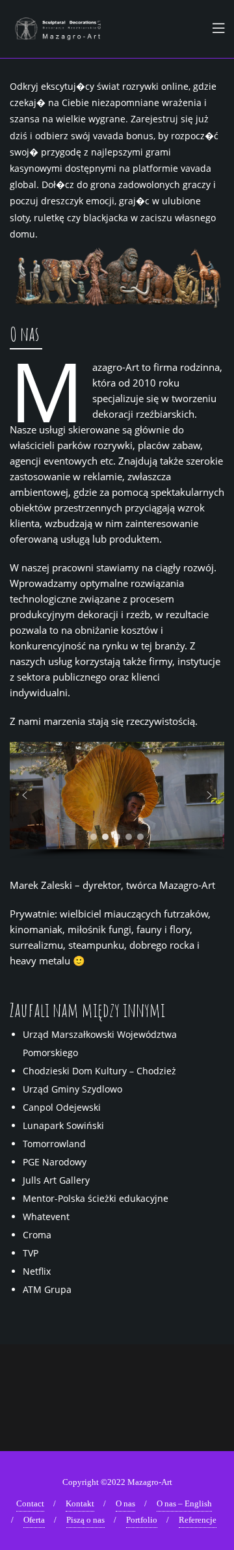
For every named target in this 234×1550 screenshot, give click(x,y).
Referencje (197, 1520)
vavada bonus (123, 135)
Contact (30, 1503)
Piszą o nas (85, 1520)
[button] (25, 795)
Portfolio (141, 1520)
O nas (125, 1503)
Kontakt (80, 1503)
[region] (117, 800)
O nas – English (184, 1503)
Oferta (34, 1520)
